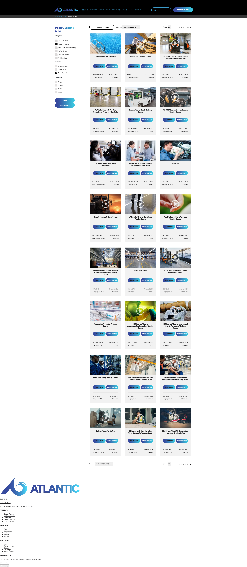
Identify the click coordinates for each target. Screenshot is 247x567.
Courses (85, 10)
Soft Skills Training (63, 54)
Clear (65, 100)
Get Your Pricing (183, 10)
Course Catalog (62, 16)
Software (93, 10)
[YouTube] (9, 563)
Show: (165, 27)
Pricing (6, 548)
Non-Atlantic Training (64, 73)
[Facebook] (4, 563)
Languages (58, 77)
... (185, 27)
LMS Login (7, 550)
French (60, 89)
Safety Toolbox (9, 551)
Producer (58, 62)
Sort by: (119, 27)
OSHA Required (9, 519)
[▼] (140, 27)
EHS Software (9, 521)
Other (60, 92)
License (101, 10)
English (60, 82)
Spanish (60, 85)
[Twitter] (6, 563)
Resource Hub (9, 546)
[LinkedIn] (1, 563)
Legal (6, 533)
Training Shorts (62, 58)
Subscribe (5, 566)
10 (188, 27)
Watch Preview (112, 66)
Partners (6, 536)
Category (58, 36)
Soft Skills (7, 518)
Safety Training (62, 51)
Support (6, 534)
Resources (116, 10)
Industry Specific (72, 16)
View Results (64, 105)
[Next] (190, 28)
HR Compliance (63, 41)
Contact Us (8, 531)
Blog (5, 544)
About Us (7, 529)
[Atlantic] (66, 9)
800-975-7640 (5, 503)
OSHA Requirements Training (67, 48)
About (108, 10)
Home (55, 16)
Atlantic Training (63, 66)
